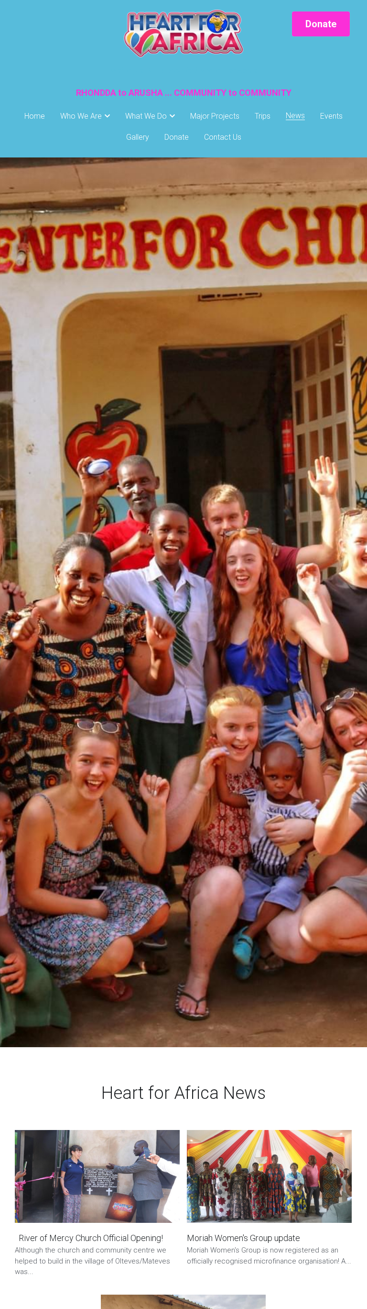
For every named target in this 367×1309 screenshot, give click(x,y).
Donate (320, 24)
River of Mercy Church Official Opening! (89, 1238)
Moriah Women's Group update (243, 1238)
